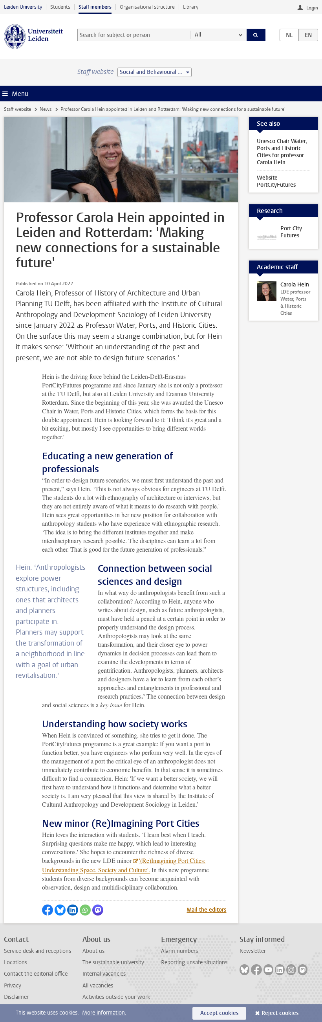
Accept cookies (219, 1013)
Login (312, 8)
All (198, 35)
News (45, 109)
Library (190, 7)
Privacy (12, 985)
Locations (15, 962)
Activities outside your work (116, 997)
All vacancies (97, 985)
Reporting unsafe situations (194, 962)
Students (60, 7)
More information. (104, 1012)
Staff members (95, 7)
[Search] (256, 35)
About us (93, 951)
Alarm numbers (179, 951)
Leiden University (23, 7)
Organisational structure (147, 7)
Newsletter (253, 951)
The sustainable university (113, 962)
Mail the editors (206, 910)
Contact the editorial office (36, 974)
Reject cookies (280, 1013)
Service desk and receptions (37, 951)
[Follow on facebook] (256, 969)
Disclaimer (16, 997)
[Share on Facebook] (47, 910)
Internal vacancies (104, 974)
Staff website (17, 109)
